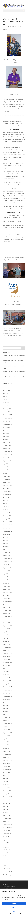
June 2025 (6, 433)
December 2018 (7, 653)
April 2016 (6, 748)
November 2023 (7, 488)
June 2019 (6, 635)
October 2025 (6, 421)
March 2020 (6, 607)
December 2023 (7, 485)
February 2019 (7, 647)
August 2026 (6, 390)
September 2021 (7, 568)
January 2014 (6, 821)
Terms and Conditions (10, 913)
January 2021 (6, 589)
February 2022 (7, 552)
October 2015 (6, 766)
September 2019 (7, 626)
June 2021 (6, 577)
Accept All (14, 903)
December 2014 (7, 797)
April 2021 (6, 583)
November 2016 (7, 726)
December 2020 (7, 592)
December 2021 (7, 558)
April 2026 (6, 403)
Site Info (5, 855)
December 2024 (7, 451)
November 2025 (7, 418)
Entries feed (6, 868)
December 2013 (7, 824)
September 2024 (7, 461)
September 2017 (7, 696)
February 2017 (7, 717)
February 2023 (7, 516)
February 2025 (7, 445)
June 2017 (6, 705)
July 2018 (5, 668)
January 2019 (6, 650)
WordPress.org (7, 875)
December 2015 (7, 760)
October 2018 (6, 659)
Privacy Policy (19, 913)
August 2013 (6, 836)
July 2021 (5, 574)
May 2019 (6, 638)
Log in (5, 865)
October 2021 (6, 564)
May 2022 (6, 543)
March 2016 (6, 751)
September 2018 (7, 662)
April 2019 (6, 641)
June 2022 (6, 540)
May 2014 (6, 809)
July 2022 (5, 537)
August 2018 (6, 665)
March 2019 (6, 644)
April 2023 (6, 509)
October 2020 (6, 598)
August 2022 (6, 534)
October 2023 (6, 491)
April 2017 (6, 711)
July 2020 (5, 604)
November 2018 (7, 656)
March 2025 (6, 442)
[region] (14, 902)
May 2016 (6, 745)
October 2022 (6, 528)
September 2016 (7, 733)
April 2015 (6, 784)
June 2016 (6, 742)
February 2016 (7, 754)
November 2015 (7, 763)
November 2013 (7, 827)
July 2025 (5, 430)
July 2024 (5, 464)
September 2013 (7, 833)
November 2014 (7, 800)
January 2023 (6, 519)
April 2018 (6, 675)
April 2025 (6, 439)
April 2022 (6, 546)
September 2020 (7, 601)
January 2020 (6, 613)
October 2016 (6, 729)
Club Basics (6, 849)
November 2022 (7, 525)
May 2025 (6, 436)
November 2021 (7, 561)
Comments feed (7, 872)
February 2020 (7, 610)
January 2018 (6, 684)
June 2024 (6, 467)
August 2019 (6, 629)
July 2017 (5, 702)
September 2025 (7, 424)
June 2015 (6, 778)
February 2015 (7, 791)
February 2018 (7, 681)
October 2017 (6, 693)
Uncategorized (7, 859)
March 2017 (6, 714)
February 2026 (7, 409)
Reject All (14, 911)
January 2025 (6, 448)
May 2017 (6, 708)
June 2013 (6, 843)
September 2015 (7, 769)
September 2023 (7, 494)
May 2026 (6, 399)
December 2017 (7, 687)
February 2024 (7, 479)
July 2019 (5, 632)
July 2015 (5, 775)
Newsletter (17, 26)
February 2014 (7, 818)
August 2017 (6, 699)
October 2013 (6, 830)
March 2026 (6, 406)
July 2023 (5, 500)
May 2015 (6, 781)
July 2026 (5, 393)
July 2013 (5, 840)
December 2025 (7, 415)
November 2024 (7, 454)
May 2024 (6, 470)
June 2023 (6, 503)
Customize (14, 907)
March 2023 (6, 512)
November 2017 (7, 690)
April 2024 (6, 473)
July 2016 (5, 739)
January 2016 (6, 757)
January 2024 (6, 482)
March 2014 (6, 815)
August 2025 (6, 427)
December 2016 (7, 723)
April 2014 (6, 812)
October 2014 (6, 803)
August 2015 (6, 772)
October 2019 (6, 623)
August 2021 (6, 571)
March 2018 (6, 678)
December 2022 (7, 522)
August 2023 (6, 497)
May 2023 (6, 506)
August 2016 (6, 736)
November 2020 (7, 595)
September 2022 (7, 531)
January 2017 (6, 720)
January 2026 (6, 412)
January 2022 (6, 555)
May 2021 (6, 580)
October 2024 (6, 458)
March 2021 (6, 586)
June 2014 (6, 806)
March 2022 (6, 549)
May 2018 (6, 671)
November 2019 (7, 619)
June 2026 (6, 396)
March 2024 (6, 476)
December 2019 (7, 616)
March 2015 (6, 788)
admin (5, 26)
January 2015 (6, 794)
